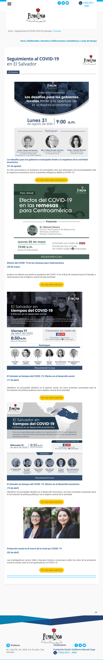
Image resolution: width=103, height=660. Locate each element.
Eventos (57, 31)
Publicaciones (58, 41)
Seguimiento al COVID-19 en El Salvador (33, 31)
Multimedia (33, 41)
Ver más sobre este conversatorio (51, 180)
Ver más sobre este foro (51, 284)
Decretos (45, 41)
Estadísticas (73, 41)
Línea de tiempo (89, 41)
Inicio (10, 31)
